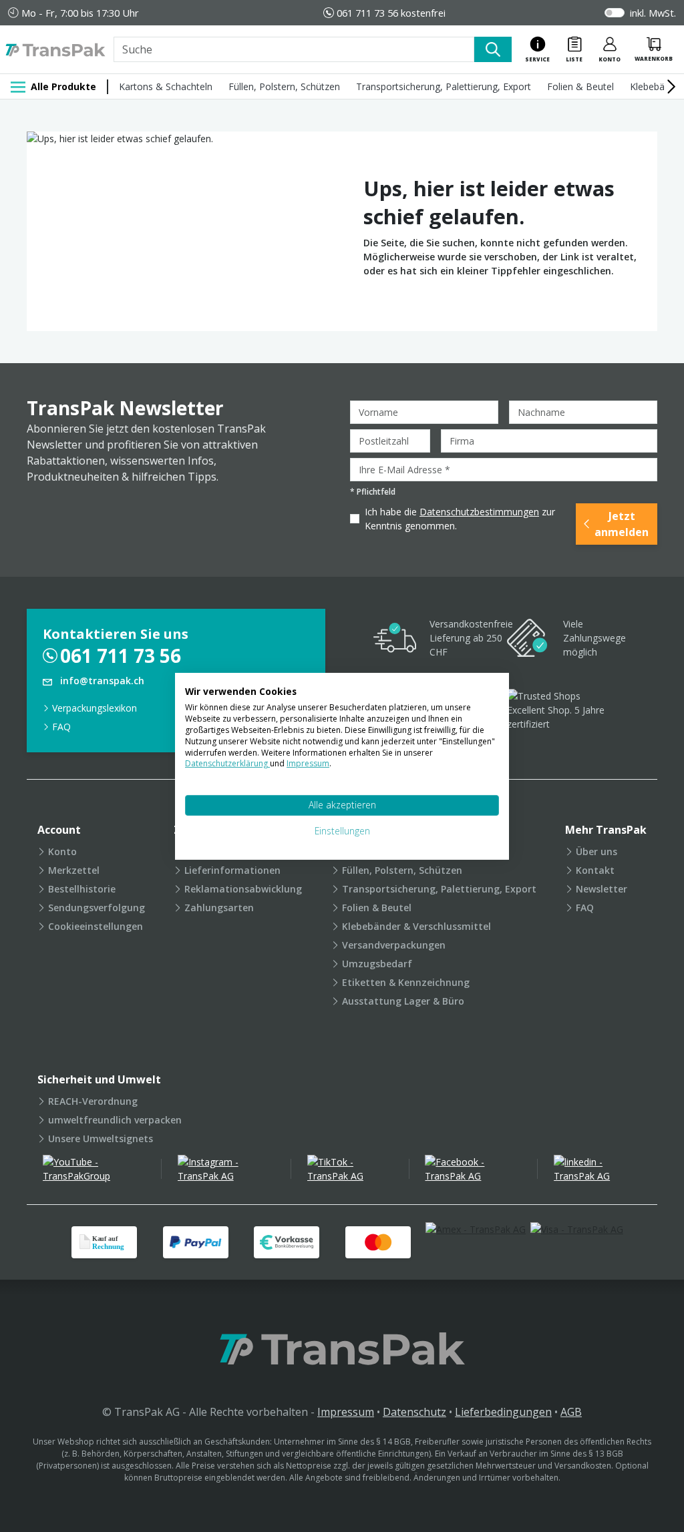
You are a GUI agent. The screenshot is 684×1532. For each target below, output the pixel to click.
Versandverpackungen (394, 945)
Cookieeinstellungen (95, 926)
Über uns (596, 851)
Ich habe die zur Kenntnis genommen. (460, 518)
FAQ (61, 726)
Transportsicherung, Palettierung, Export (443, 86)
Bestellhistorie (82, 888)
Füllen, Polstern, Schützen (284, 86)
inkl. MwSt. (653, 12)
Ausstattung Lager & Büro (403, 1001)
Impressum (345, 1412)
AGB (571, 1412)
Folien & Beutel (580, 86)
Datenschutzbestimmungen (479, 511)
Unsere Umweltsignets (100, 1138)
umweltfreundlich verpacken (115, 1119)
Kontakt (595, 870)
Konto (62, 851)
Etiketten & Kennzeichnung (406, 982)
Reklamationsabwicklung (243, 888)
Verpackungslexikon (94, 708)
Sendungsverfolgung (96, 907)
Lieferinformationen (232, 870)
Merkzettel (74, 870)
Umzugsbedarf (377, 963)
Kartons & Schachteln (165, 86)
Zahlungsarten (219, 907)
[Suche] (493, 49)
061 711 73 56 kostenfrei (391, 12)
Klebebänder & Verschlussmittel (416, 926)
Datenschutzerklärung (227, 763)
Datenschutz (414, 1412)
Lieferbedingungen (503, 1412)
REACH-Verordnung (93, 1101)
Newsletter (601, 888)
